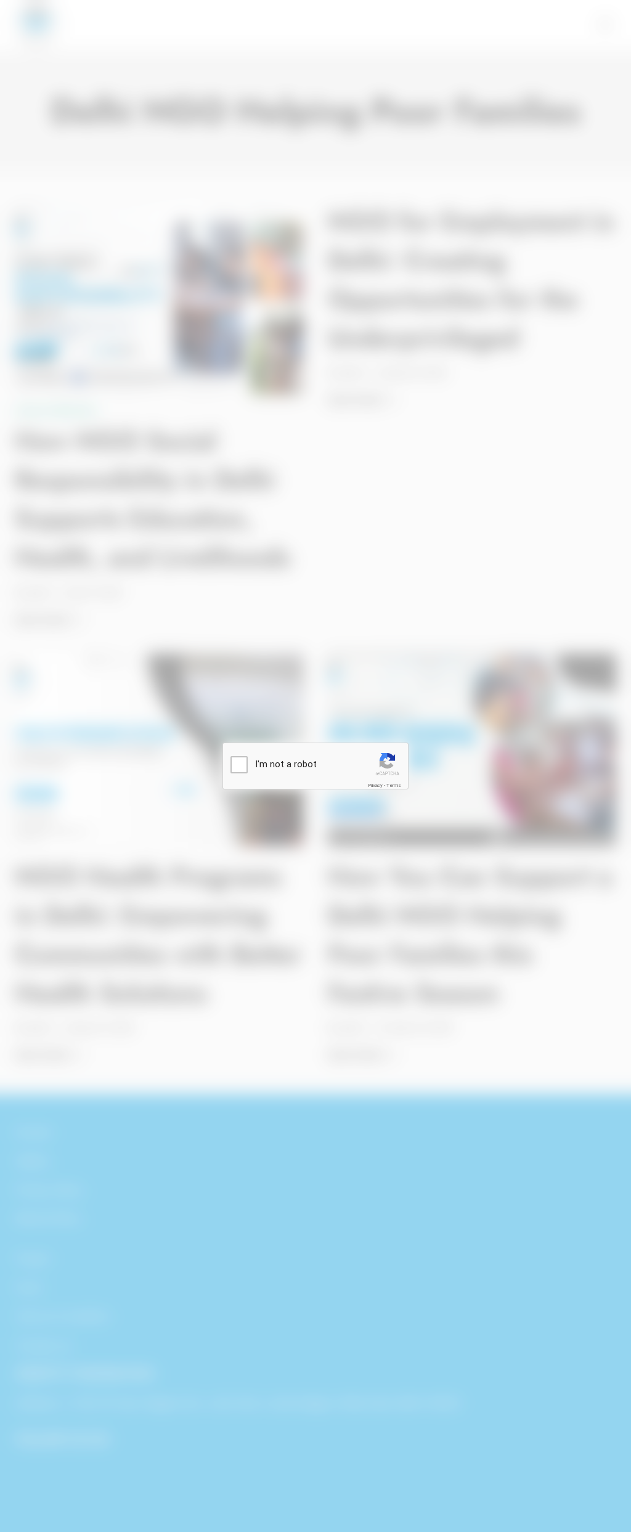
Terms (393, 785)
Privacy (375, 785)
